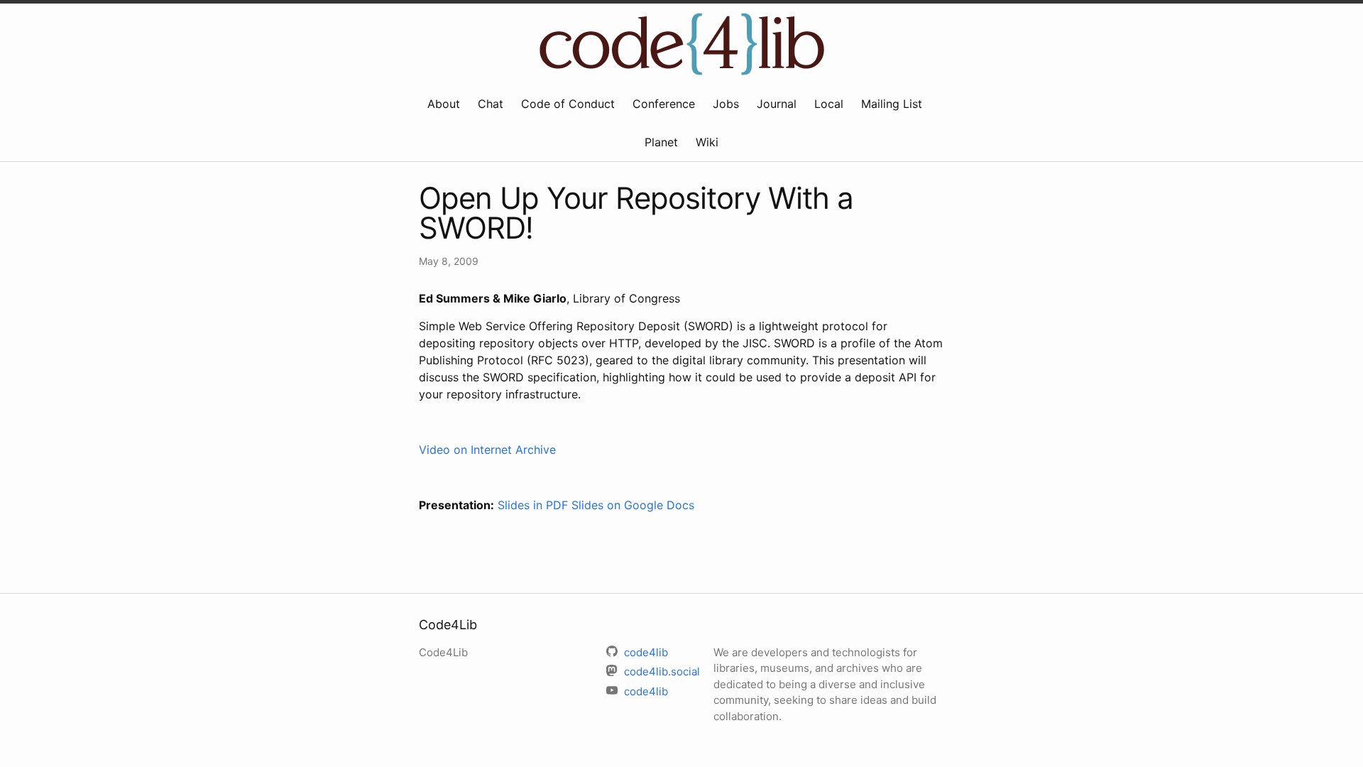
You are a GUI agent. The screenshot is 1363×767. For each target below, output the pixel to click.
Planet (661, 142)
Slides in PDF (533, 505)
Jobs (726, 104)
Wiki (707, 142)
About (443, 104)
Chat (490, 104)
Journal (777, 104)
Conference (664, 104)
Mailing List (891, 104)
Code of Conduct (568, 104)
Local (828, 104)
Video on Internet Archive (487, 449)
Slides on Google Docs (632, 505)
